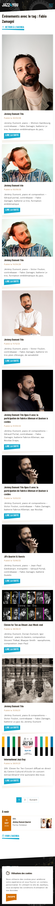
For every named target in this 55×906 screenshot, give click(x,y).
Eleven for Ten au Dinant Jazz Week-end (23, 625)
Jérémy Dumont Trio (14, 114)
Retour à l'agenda (14, 27)
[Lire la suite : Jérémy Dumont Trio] (27, 72)
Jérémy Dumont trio (13, 185)
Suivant (33, 799)
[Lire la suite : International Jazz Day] (27, 746)
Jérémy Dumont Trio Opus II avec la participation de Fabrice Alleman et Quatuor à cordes (26, 418)
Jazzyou (10, 5)
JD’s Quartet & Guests (14, 556)
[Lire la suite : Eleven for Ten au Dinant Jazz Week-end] (27, 605)
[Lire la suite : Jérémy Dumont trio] (27, 163)
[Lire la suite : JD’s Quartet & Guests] (27, 538)
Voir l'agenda (12, 836)
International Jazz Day (14, 759)
